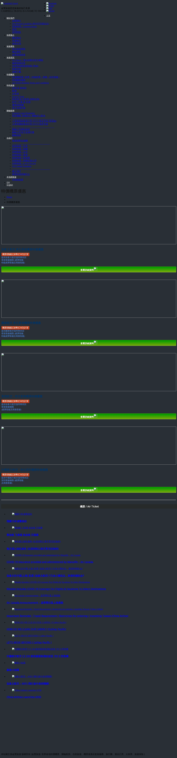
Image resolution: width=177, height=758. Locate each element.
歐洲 (14, 91)
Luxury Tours (18, 96)
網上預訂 (16, 171)
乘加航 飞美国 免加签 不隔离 (23, 534)
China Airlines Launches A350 (24, 697)
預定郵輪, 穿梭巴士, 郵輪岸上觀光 (28, 116)
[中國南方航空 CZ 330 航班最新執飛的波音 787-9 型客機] (40, 649)
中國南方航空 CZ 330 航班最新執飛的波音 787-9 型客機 (37, 656)
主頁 (48, 15)
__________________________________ (31, 143)
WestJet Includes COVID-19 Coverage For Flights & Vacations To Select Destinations (56, 588)
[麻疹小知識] (18, 663)
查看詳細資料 (87, 270)
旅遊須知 (16, 69)
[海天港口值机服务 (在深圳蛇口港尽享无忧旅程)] (36, 541)
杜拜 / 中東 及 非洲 (21, 102)
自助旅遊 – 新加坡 (21, 157)
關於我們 (10, 18)
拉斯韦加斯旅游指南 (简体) (25, 66)
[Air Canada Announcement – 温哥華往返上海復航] (36, 595)
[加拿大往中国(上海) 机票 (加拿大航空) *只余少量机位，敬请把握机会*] (47, 568)
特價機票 (10, 74)
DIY (8, 182)
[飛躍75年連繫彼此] (22, 514)
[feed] (49, 8)
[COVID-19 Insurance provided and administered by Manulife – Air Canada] (46, 555)
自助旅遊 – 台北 (20, 152)
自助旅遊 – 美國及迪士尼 (24, 160)
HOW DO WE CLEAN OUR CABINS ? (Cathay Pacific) (36, 629)
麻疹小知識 (13, 669)
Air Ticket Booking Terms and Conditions (30, 83)
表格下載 (16, 72)
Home (9, 197)
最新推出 (16, 38)
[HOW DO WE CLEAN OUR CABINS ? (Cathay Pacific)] (39, 622)
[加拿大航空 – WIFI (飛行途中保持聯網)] (32, 676)
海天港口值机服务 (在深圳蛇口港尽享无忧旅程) (33, 548)
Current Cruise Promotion (23, 113)
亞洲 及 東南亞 (19, 88)
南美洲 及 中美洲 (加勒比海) (26, 99)
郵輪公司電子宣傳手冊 (23, 132)
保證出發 (16, 43)
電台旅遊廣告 (18, 49)
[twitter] (50, 6)
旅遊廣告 (10, 46)
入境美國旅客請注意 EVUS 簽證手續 (30, 124)
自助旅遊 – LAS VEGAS (24, 163)
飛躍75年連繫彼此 (17, 521)
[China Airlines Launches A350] (26, 690)
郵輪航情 (10, 110)
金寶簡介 (16, 21)
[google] (50, 11)
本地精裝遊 (11, 177)
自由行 (9, 138)
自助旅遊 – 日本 (20, 146)
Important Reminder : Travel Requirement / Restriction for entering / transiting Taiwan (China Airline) (67, 615)
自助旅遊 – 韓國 (20, 149)
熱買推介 (10, 35)
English (10, 185)
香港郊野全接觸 (20, 140)
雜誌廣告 (16, 52)
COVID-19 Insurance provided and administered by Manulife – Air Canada (50, 562)
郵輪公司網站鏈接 (21, 129)
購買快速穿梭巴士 (21, 174)
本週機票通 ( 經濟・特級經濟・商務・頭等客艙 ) (35, 77)
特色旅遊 (10, 85)
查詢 (14, 29)
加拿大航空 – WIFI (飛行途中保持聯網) (28, 683)
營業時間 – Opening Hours (24, 26)
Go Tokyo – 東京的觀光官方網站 (27, 60)
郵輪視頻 (16, 135)
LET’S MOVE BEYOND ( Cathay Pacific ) (29, 642)
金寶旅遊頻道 (18, 55)
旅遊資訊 (10, 57)
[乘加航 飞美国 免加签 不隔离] (27, 528)
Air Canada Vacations (21, 166)
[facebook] (51, 3)
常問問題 (16, 32)
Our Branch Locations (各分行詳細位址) (30, 23)
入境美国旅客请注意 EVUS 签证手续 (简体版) (34, 121)
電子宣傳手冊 (18, 108)
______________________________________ (33, 118)
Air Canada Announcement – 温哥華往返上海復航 (35, 602)
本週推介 (16, 40)
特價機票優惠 (18, 80)
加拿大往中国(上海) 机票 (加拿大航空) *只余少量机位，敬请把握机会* (45, 575)
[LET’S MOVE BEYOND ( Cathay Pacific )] (33, 635)
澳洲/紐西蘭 (18, 105)
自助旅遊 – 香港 (20, 155)
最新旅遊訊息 (18, 63)
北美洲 (15, 94)
